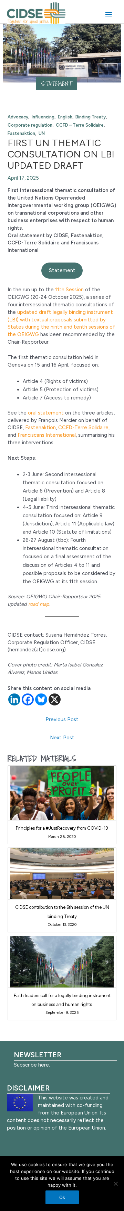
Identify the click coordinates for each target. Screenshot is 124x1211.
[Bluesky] (41, 699)
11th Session (69, 289)
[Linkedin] (14, 699)
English (65, 116)
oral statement (46, 413)
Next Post (62, 738)
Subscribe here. (32, 1065)
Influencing (43, 116)
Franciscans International (47, 435)
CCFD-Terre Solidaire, (84, 427)
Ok (62, 1197)
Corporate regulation (30, 125)
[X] (55, 699)
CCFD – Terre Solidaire (80, 125)
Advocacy (18, 116)
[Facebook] (28, 699)
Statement (56, 84)
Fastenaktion (21, 133)
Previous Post (62, 719)
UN (42, 133)
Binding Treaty (90, 116)
